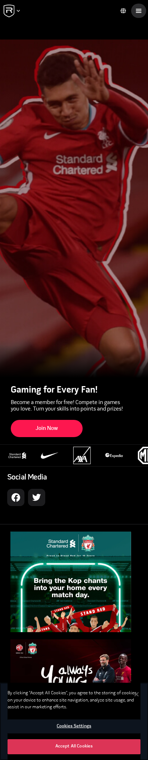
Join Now (47, 428)
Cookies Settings (74, 726)
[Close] (136, 694)
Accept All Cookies (74, 746)
